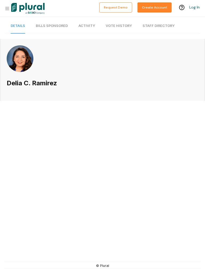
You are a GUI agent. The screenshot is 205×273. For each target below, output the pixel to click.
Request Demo (116, 7)
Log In (194, 7)
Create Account (154, 7)
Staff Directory (159, 26)
